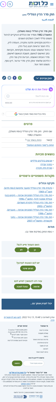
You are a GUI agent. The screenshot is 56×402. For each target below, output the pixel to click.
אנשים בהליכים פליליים (41, 160)
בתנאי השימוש (25, 384)
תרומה (36, 286)
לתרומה (45, 349)
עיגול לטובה (22, 286)
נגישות (46, 336)
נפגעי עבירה (46, 164)
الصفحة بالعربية (48, 19)
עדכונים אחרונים (43, 343)
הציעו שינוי (28, 268)
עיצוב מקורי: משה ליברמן (19, 335)
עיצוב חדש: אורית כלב (20, 338)
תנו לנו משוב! (44, 346)
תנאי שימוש (8, 102)
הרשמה (17, 363)
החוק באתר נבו (34, 140)
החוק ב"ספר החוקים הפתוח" (40, 145)
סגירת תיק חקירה (44, 167)
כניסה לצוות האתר (42, 352)
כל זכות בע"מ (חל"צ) (17, 372)
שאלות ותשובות (43, 333)
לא (21, 249)
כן (35, 249)
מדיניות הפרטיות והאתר (40, 339)
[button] (52, 4)
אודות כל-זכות (43, 330)
